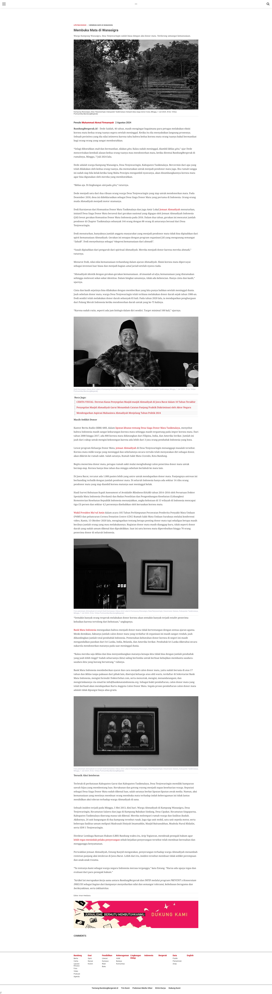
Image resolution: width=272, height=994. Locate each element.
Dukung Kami (174, 988)
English (190, 955)
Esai (90, 955)
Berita (76, 958)
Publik (175, 958)
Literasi (105, 958)
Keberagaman (122, 955)
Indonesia (148, 955)
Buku (104, 966)
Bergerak (163, 955)
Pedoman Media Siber (142, 988)
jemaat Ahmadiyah (126, 447)
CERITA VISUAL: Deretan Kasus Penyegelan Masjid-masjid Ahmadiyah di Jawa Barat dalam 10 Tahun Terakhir (136, 401)
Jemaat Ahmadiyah (170, 209)
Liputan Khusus (80, 25)
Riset (104, 964)
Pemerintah (177, 961)
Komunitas (120, 964)
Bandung (78, 955)
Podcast (77, 974)
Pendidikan (107, 955)
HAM (118, 958)
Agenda (77, 977)
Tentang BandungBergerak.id (105, 988)
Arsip (175, 964)
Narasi (90, 961)
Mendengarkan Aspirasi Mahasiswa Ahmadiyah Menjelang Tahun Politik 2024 (118, 412)
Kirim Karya (160, 988)
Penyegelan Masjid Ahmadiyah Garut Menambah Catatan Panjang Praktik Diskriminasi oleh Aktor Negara (133, 407)
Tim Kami (125, 988)
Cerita (76, 961)
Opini (90, 958)
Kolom (90, 964)
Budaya (119, 961)
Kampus (105, 961)
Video (76, 971)
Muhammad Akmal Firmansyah (98, 122)
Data (175, 955)
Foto (75, 968)
